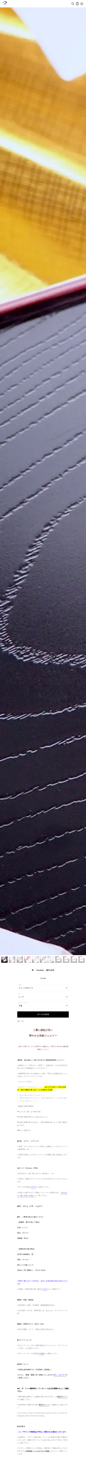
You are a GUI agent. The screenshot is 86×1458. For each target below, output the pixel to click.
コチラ (33, 1187)
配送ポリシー (63, 1396)
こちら (41, 1353)
